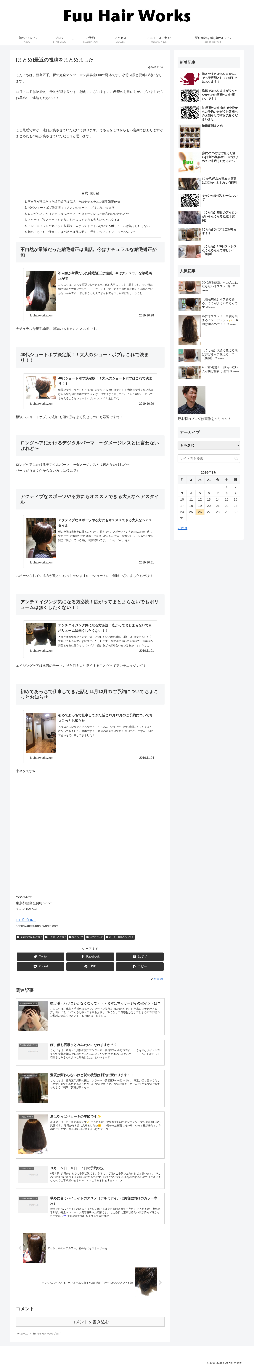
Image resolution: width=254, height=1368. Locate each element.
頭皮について (96, 937)
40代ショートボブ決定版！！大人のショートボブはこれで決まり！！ (74, 207)
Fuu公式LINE (26, 920)
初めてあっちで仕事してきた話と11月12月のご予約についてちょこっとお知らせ (81, 231)
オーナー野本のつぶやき (121, 937)
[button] (236, 458)
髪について (77, 937)
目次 (84, 193)
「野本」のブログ (57, 937)
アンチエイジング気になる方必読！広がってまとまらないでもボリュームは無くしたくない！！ (92, 225)
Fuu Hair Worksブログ (31, 937)
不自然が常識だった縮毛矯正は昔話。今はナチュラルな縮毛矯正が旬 (74, 201)
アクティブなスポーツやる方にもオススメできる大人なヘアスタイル (74, 219)
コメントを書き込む (90, 1322)
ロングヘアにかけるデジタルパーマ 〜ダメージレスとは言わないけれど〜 (78, 213)
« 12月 (182, 528)
